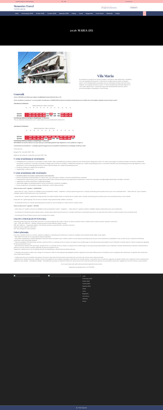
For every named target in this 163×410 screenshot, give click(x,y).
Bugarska (89, 13)
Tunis (81, 13)
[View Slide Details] (44, 67)
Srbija (117, 13)
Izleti (17, 13)
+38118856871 (134, 8)
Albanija (109, 13)
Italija (74, 13)
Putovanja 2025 (27, 13)
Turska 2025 (51, 13)
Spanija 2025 (64, 13)
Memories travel (24, 6)
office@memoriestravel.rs (109, 8)
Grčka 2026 (40, 13)
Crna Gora (100, 13)
